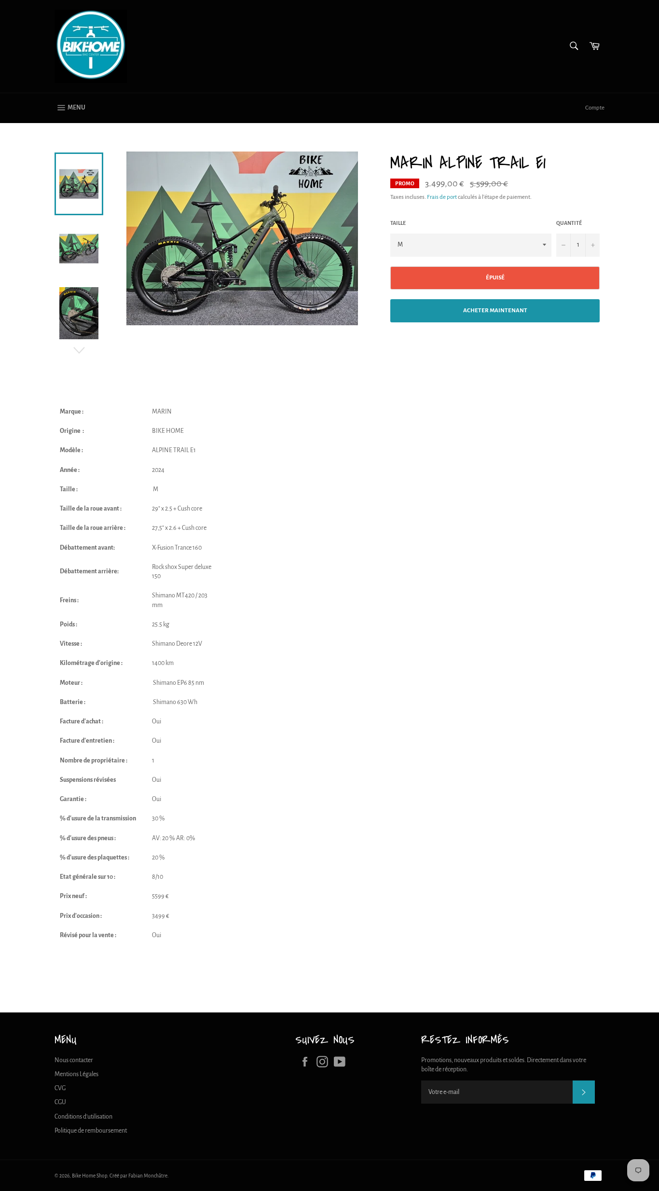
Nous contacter (74, 1060)
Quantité (569, 223)
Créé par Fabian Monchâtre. (139, 1175)
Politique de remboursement (91, 1130)
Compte (594, 108)
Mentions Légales (76, 1074)
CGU (60, 1102)
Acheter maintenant (495, 310)
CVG (60, 1088)
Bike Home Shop (89, 1175)
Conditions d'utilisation (83, 1116)
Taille (398, 223)
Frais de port (442, 197)
